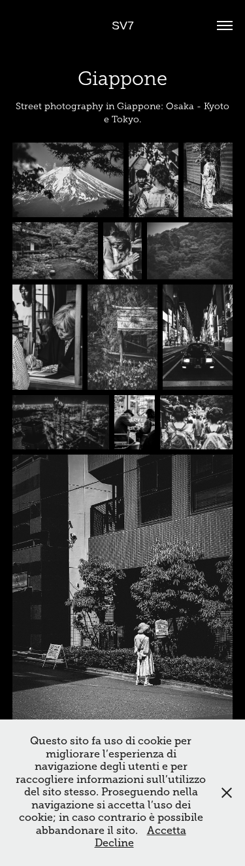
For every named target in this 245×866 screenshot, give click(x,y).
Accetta (166, 831)
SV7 (123, 25)
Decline (114, 843)
